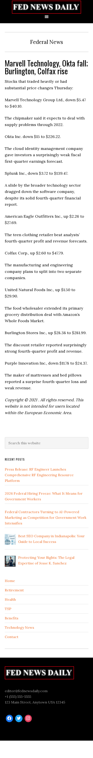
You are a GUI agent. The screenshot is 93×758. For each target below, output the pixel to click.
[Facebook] (9, 718)
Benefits (11, 618)
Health (10, 599)
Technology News (19, 627)
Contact (11, 637)
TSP (8, 609)
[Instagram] (28, 718)
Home (10, 581)
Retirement (14, 590)
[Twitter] (19, 718)
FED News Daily (46, 7)
